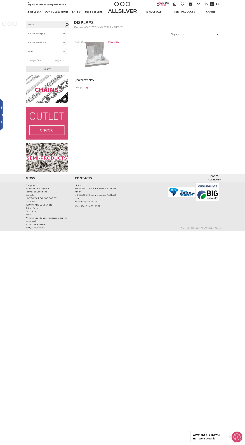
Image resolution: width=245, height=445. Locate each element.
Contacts (30, 195)
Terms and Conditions (36, 191)
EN (212, 4)
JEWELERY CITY (85, 80)
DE (217, 4)
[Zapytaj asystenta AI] (237, 437)
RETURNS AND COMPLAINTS (39, 204)
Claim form (31, 211)
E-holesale (154, 11)
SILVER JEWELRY (104, 27)
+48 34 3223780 (39, 4)
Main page (78, 27)
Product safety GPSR (35, 224)
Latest (77, 11)
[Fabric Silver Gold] (48, 51)
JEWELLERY (34, 11)
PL (206, 4)
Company (30, 185)
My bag (165, 4)
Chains (210, 11)
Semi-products (184, 11)
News (28, 214)
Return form (32, 208)
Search (47, 68)
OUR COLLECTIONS (56, 11)
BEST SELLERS (93, 11)
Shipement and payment (38, 188)
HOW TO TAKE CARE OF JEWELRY (41, 198)
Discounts (30, 201)
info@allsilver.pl (57, 4)
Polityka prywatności (35, 227)
